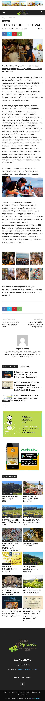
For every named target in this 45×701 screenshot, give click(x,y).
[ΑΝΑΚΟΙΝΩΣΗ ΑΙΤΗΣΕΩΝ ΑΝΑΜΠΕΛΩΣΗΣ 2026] (33, 581)
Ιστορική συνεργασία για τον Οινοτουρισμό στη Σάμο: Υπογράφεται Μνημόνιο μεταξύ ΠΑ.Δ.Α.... (32, 615)
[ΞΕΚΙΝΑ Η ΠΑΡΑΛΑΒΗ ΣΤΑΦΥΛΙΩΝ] (33, 535)
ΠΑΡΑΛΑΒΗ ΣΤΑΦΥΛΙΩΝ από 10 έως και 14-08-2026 (31, 522)
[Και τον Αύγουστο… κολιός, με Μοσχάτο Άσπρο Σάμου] (33, 488)
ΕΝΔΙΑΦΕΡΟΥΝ (7, 564)
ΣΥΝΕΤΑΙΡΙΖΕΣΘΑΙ (7, 493)
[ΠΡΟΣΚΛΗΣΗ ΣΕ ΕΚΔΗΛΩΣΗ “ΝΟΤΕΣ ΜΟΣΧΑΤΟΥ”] (12, 558)
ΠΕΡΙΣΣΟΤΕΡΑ (24, 366)
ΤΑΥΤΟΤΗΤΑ (13, 692)
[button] (3, 12)
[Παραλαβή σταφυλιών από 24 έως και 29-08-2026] (12, 488)
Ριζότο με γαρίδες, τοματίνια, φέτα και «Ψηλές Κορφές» (35, 324)
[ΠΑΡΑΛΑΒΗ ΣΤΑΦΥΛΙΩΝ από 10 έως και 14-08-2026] (33, 511)
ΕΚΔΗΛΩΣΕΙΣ (12, 18)
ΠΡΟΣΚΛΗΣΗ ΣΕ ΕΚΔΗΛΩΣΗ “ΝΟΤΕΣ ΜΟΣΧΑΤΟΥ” (9, 569)
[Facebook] (4, 34)
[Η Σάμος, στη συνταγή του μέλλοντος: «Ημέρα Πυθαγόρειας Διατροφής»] (7, 374)
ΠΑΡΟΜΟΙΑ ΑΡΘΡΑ (9, 366)
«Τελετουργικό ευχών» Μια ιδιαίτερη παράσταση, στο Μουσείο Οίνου (26, 397)
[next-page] (7, 406)
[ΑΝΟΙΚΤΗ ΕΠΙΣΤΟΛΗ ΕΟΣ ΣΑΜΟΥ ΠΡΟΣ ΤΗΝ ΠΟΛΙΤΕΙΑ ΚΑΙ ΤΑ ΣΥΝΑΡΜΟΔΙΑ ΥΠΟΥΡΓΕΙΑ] (12, 535)
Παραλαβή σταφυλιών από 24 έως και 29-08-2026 (10, 499)
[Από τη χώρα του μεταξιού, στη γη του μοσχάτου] (33, 558)
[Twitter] (9, 34)
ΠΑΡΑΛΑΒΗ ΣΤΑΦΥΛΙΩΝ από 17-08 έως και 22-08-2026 (11, 522)
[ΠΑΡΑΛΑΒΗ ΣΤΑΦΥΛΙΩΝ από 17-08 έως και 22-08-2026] (12, 511)
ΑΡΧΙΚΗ (5, 692)
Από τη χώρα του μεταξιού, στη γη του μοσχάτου (31, 569)
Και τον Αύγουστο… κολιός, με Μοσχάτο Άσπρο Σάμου (30, 499)
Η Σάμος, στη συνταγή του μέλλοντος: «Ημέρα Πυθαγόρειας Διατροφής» (25, 374)
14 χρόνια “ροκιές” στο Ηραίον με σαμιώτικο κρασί (10, 324)
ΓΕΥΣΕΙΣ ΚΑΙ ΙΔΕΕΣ (29, 493)
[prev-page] (3, 406)
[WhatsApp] (19, 34)
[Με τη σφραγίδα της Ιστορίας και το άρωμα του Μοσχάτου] (12, 581)
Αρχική (4, 18)
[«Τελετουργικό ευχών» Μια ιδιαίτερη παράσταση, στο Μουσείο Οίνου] (7, 398)
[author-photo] (22, 345)
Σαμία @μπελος (9, 29)
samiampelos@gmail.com (27, 669)
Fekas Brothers (35, 698)
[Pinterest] (14, 34)
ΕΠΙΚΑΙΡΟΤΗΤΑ (36, 692)
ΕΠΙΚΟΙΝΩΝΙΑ (22, 694)
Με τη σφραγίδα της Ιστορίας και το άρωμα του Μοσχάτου (10, 592)
